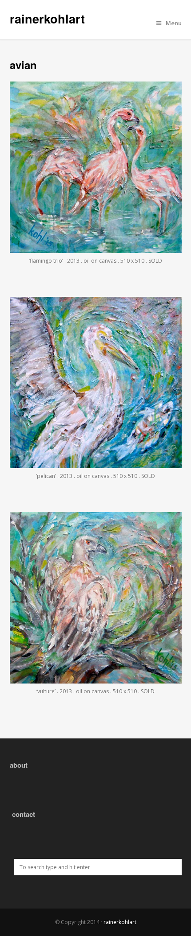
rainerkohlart (47, 18)
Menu (174, 23)
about (19, 765)
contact (23, 814)
